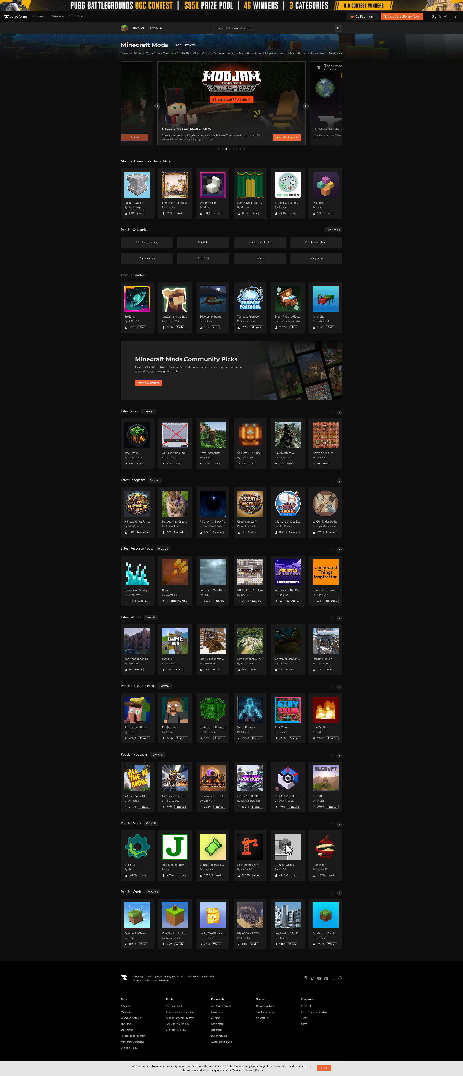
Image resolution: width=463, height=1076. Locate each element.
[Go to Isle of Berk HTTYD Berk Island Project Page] (250, 924)
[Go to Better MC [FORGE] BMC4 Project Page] (250, 787)
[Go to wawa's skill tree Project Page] (325, 443)
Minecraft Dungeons (132, 1042)
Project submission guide (180, 1012)
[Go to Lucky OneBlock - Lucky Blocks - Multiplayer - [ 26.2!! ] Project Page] (212, 924)
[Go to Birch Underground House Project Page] (250, 649)
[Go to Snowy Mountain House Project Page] (212, 649)
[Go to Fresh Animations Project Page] (137, 718)
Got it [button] (324, 1068)
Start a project (174, 1006)
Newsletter (217, 1024)
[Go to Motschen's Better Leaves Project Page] (212, 718)
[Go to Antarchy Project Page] (325, 307)
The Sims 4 (127, 1024)
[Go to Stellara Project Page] (137, 307)
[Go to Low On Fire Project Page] (325, 718)
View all (148, 411)
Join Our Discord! (221, 1006)
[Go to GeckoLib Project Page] (137, 855)
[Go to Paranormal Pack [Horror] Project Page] (212, 512)
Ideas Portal (217, 1012)
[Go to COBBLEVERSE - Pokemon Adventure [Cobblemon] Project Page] (288, 787)
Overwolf (306, 1006)
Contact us (262, 1018)
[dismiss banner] (457, 5)
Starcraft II (127, 1030)
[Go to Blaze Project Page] (175, 581)
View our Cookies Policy (247, 1070)
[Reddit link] (340, 978)
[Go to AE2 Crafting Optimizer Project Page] (175, 443)
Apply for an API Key (177, 1024)
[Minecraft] (124, 28)
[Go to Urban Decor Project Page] (212, 193)
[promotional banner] (231, 5)
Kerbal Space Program (133, 1036)
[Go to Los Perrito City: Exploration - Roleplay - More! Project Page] (288, 924)
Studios (74, 16)
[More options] (455, 16)
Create (56, 16)
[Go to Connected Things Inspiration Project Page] (325, 581)
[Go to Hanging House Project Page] (325, 649)
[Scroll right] (339, 412)
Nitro (304, 1024)
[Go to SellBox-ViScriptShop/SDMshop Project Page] (250, 443)
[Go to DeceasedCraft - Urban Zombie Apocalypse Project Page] (175, 787)
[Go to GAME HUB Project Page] (175, 649)
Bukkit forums (219, 1036)
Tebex (304, 1018)
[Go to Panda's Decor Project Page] (137, 193)
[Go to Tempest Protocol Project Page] (250, 307)
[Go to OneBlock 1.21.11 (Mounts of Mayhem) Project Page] (175, 924)
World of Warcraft (131, 1018)
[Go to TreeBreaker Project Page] (137, 443)
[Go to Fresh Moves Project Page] (175, 718)
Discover (138, 28)
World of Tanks (129, 1048)
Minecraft (126, 1012)
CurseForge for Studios (314, 1012)
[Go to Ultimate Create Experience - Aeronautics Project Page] (288, 512)
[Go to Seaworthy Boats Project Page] (212, 307)
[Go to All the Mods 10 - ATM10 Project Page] (137, 787)
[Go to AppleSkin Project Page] (325, 855)
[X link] (333, 978)
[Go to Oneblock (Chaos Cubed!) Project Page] (137, 924)
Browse (37, 16)
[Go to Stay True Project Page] (288, 718)
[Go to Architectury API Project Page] (250, 855)
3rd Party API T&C (176, 1030)
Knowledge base (265, 1006)
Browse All (155, 28)
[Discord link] (326, 978)
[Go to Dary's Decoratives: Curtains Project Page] (250, 193)
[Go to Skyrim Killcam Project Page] (288, 443)
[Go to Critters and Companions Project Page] (175, 307)
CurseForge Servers (221, 1042)
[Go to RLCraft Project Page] (325, 787)
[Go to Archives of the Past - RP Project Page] (288, 581)
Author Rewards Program (180, 1018)
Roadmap (216, 1030)
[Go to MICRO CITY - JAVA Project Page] (250, 581)
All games (126, 1006)
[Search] (338, 28)
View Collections (149, 382)
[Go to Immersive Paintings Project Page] (175, 193)
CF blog (215, 1018)
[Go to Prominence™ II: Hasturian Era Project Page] (212, 787)
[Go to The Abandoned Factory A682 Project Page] (137, 649)
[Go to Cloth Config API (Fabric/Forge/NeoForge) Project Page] (212, 855)
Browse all (333, 230)
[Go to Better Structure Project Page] (212, 443)
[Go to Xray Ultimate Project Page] (250, 718)
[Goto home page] (16, 16)
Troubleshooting (265, 1012)
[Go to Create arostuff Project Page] (250, 512)
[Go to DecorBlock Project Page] (325, 193)
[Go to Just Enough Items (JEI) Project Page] (175, 855)
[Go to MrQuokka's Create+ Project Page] (175, 512)
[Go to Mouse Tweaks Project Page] (288, 855)
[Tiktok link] (312, 978)
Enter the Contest (287, 137)
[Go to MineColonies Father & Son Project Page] (137, 512)
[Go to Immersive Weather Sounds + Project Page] (212, 581)
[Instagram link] (305, 978)
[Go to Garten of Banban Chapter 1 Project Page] (288, 649)
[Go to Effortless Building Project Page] (288, 193)
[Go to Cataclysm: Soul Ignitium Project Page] (137, 581)
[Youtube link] (319, 978)
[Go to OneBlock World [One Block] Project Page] (325, 924)
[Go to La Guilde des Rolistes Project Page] (325, 512)
